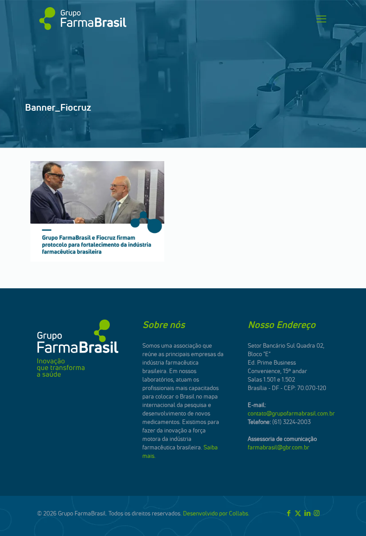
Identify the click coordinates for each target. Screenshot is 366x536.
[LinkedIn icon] (307, 513)
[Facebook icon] (288, 513)
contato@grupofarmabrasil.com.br (291, 413)
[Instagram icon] (316, 513)
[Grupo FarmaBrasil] (82, 18)
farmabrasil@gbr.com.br (278, 447)
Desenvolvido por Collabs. (216, 513)
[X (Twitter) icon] (298, 513)
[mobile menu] (321, 18)
